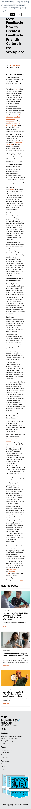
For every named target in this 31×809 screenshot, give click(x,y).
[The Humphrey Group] (10, 721)
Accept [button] (12, 14)
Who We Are (4, 757)
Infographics (4, 769)
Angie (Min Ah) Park (14, 65)
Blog (2, 764)
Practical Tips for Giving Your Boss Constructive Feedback (15, 655)
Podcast (3, 766)
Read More (6, 627)
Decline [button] (18, 14)
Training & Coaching (7, 741)
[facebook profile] (5, 728)
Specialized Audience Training (9, 738)
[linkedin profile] (2, 728)
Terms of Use (19, 805)
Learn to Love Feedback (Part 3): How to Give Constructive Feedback (13, 694)
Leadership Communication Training (11, 736)
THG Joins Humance (6, 750)
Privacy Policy (11, 805)
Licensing (4, 743)
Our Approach (5, 752)
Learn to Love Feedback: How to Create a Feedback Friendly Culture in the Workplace (15, 616)
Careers (3, 755)
